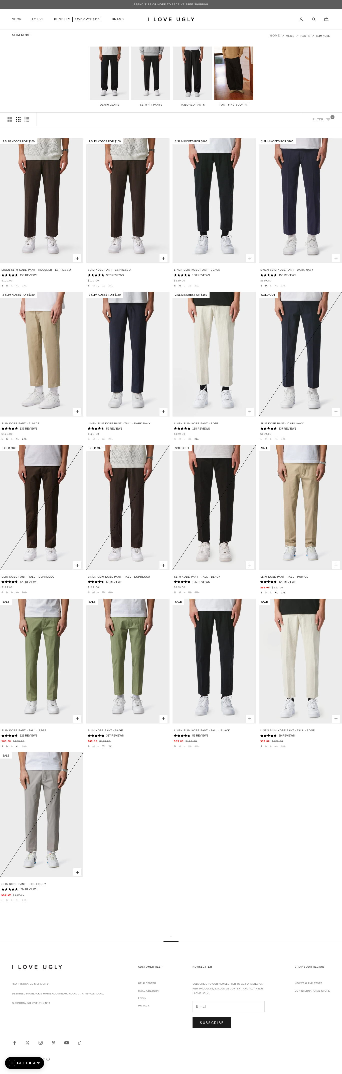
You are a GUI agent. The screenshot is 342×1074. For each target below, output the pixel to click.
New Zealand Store (308, 983)
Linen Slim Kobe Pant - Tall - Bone (287, 730)
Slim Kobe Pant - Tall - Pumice (284, 576)
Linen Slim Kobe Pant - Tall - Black (202, 730)
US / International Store (312, 990)
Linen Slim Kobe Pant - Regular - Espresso (36, 269)
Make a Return (148, 990)
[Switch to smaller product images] (18, 119)
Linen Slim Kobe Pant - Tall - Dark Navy (119, 423)
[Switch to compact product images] (27, 119)
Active (38, 19)
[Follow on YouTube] (66, 1042)
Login (142, 998)
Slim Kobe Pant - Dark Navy (282, 423)
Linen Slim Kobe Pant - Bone (196, 423)
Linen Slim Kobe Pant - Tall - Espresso (119, 576)
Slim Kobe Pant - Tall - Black (197, 576)
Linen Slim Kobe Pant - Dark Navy (287, 269)
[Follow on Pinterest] (53, 1042)
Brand (118, 19)
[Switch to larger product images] (10, 119)
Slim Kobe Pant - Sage (105, 730)
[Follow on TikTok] (79, 1042)
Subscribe (212, 1023)
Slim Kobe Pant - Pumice (21, 423)
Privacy (143, 1005)
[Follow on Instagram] (40, 1042)
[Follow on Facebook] (14, 1042)
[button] (24, 1063)
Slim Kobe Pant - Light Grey (24, 884)
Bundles (62, 19)
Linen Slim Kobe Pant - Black (197, 269)
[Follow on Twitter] (27, 1042)
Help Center (147, 983)
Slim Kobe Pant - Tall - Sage (24, 730)
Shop (17, 19)
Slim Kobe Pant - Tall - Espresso (28, 576)
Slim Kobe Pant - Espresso (109, 269)
